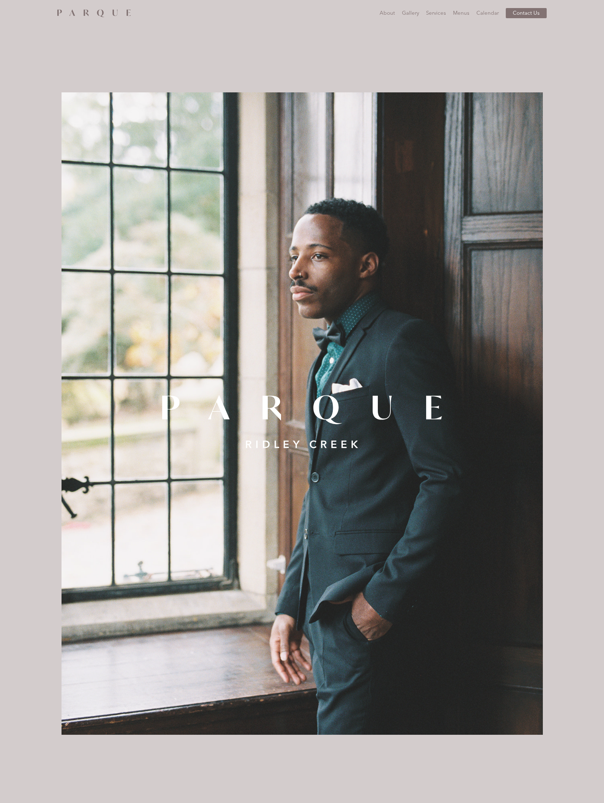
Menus (461, 12)
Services (436, 12)
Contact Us (526, 12)
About (387, 12)
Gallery (410, 12)
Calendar (487, 12)
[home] (94, 12)
